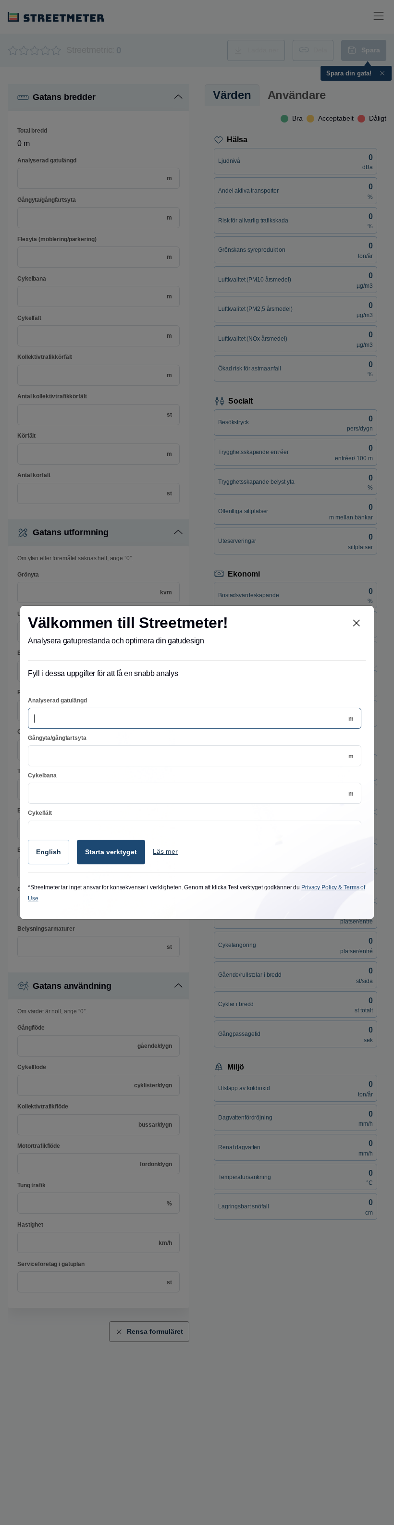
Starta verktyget (111, 852)
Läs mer (165, 851)
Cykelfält (40, 813)
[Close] (356, 623)
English (48, 852)
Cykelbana (42, 775)
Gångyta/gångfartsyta (57, 738)
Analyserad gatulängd (57, 700)
